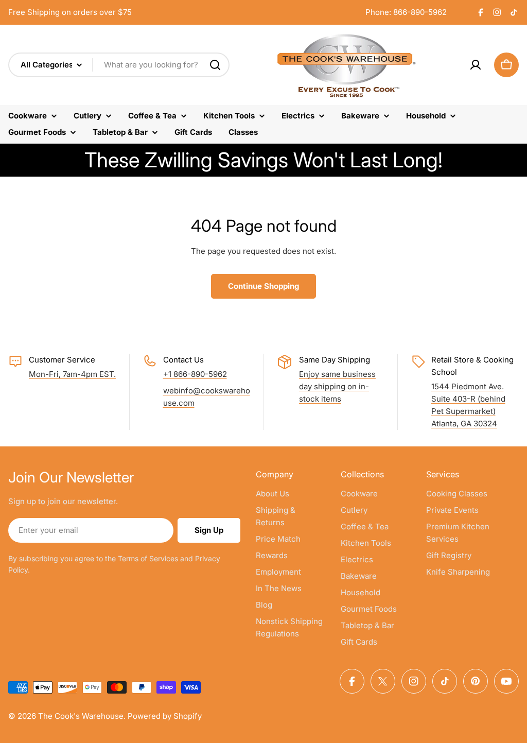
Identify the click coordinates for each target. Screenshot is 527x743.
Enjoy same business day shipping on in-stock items (337, 386)
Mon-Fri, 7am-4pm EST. (72, 374)
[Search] (215, 65)
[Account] (475, 65)
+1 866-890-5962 (195, 374)
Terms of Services (148, 558)
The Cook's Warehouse (81, 716)
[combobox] (119, 65)
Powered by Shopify (165, 716)
